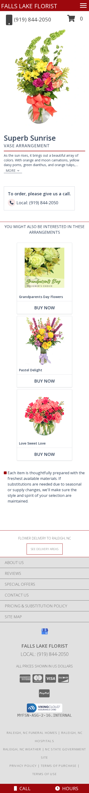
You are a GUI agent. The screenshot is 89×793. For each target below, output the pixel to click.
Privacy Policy (23, 766)
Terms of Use (44, 774)
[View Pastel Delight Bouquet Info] (44, 341)
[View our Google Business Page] (44, 633)
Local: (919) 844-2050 (45, 654)
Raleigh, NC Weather (22, 749)
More (10, 170)
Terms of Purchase (59, 766)
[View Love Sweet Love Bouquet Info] (44, 414)
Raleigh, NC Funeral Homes (32, 733)
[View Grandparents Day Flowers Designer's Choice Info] (44, 268)
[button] (75, 20)
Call (24, 788)
